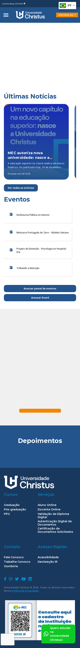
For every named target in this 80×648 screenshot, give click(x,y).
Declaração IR (47, 561)
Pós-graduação (15, 509)
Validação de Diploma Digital (53, 515)
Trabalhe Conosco (17, 561)
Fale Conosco (14, 557)
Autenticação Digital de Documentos (55, 523)
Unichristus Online (12, 3)
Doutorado (60, 18)
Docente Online (49, 509)
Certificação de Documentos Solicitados (55, 530)
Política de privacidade (25, 590)
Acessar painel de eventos (40, 288)
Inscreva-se (65, 14)
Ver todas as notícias (21, 188)
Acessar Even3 (40, 297)
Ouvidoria (11, 566)
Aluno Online (47, 505)
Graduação (12, 505)
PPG (7, 514)
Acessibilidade (48, 557)
